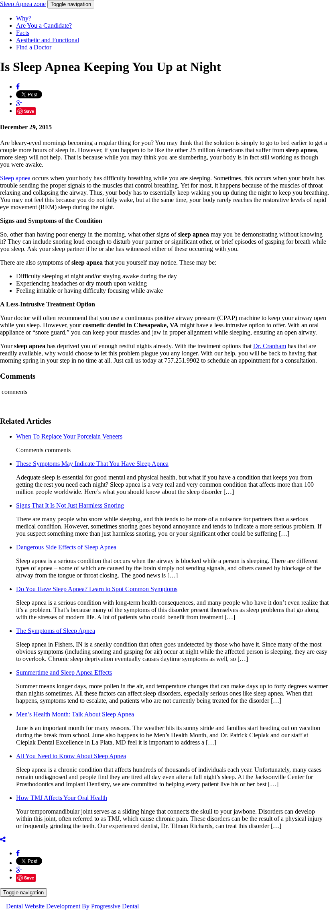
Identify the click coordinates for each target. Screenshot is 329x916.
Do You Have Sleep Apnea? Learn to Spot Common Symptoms (96, 589)
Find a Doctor (33, 47)
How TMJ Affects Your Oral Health (61, 797)
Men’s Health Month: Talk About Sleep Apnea (75, 714)
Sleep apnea (15, 178)
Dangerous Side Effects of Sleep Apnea (66, 547)
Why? (23, 18)
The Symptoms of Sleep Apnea (55, 630)
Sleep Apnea (23, 3)
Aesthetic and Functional (47, 40)
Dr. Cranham (269, 346)
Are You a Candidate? (44, 25)
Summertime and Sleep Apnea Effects (64, 672)
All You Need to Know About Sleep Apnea (71, 756)
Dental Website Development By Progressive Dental (72, 906)
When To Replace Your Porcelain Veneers (69, 436)
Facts (22, 32)
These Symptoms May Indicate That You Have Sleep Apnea (92, 463)
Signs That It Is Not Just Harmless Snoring (70, 505)
